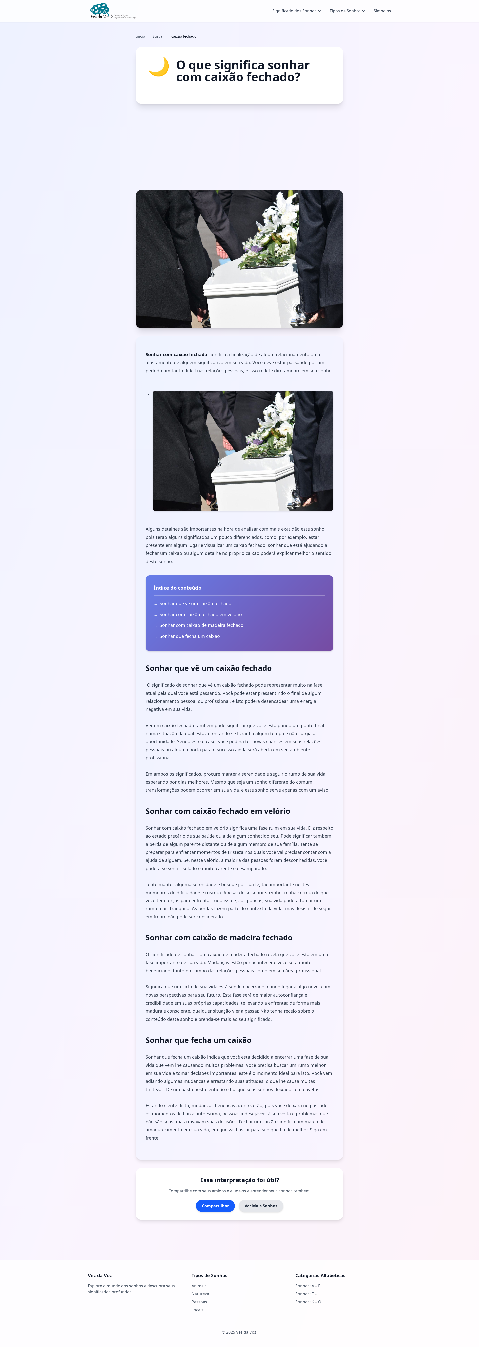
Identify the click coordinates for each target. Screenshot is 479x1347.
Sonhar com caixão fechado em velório (201, 614)
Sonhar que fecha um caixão (190, 636)
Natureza (200, 1294)
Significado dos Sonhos (294, 11)
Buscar (158, 36)
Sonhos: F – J (307, 1294)
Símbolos (382, 11)
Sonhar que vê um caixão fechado (195, 603)
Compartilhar (215, 1206)
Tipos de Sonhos (345, 11)
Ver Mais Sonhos (261, 1206)
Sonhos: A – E (307, 1286)
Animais (199, 1286)
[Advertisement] (239, 147)
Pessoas (199, 1302)
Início (140, 36)
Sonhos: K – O (308, 1302)
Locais (197, 1310)
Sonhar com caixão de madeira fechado (201, 625)
